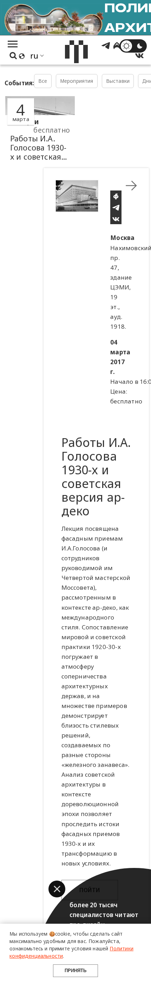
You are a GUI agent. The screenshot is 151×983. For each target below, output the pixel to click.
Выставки (118, 81)
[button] (56, 889)
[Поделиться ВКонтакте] (116, 218)
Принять (75, 970)
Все (42, 81)
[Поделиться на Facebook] (116, 196)
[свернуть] (131, 185)
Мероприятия (76, 81)
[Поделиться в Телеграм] (116, 207)
